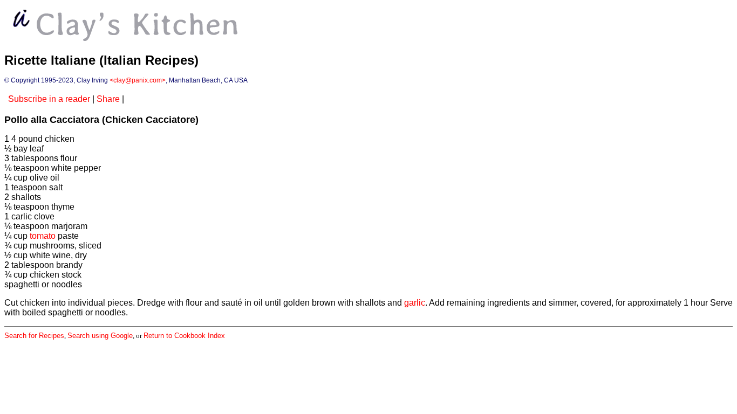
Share (108, 99)
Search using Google (100, 336)
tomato (43, 235)
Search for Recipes (34, 336)
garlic (414, 302)
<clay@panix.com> (138, 80)
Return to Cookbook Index (184, 336)
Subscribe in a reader (49, 99)
